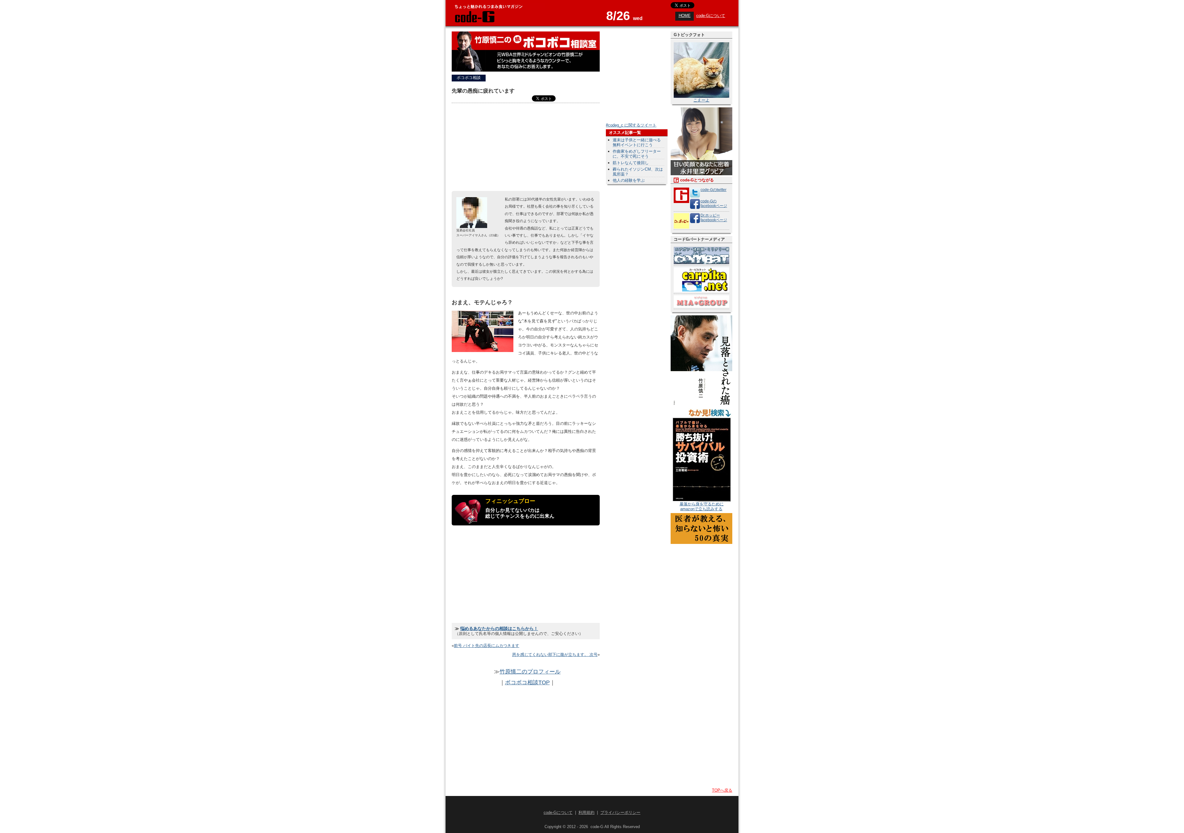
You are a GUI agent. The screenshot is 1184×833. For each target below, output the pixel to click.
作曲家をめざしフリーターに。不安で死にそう (637, 154)
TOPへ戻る (722, 790)
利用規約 (586, 812)
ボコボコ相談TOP (527, 682)
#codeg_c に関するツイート (631, 125)
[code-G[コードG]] (474, 21)
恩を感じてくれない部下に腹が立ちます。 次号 (555, 654)
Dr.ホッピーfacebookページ (714, 217)
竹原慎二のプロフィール (530, 672)
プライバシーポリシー (620, 812)
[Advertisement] (526, 148)
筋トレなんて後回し (631, 162)
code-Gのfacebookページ (714, 203)
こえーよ (701, 100)
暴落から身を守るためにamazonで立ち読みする (702, 506)
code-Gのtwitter (713, 190)
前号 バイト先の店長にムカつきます (486, 645)
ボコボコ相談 (469, 77)
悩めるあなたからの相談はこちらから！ (499, 628)
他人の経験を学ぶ (629, 180)
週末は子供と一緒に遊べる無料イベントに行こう (637, 142)
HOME (685, 15)
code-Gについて (710, 15)
